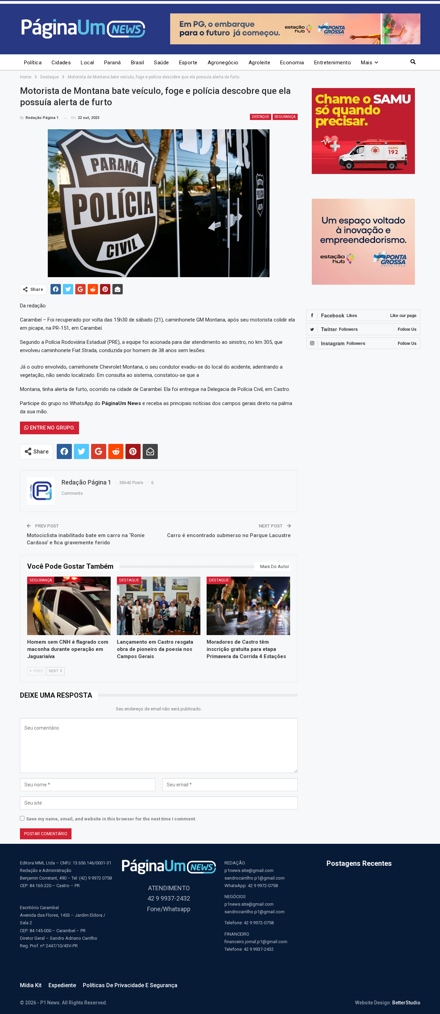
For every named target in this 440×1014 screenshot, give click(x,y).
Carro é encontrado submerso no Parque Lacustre (229, 535)
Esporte (188, 62)
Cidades (61, 62)
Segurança (285, 117)
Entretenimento (332, 62)
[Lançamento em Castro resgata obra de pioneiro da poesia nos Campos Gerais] (158, 606)
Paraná (112, 62)
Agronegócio (223, 62)
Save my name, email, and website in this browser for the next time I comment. (111, 818)
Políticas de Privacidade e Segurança (130, 985)
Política (33, 62)
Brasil (137, 62)
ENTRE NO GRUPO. (52, 428)
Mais (366, 62)
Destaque (260, 117)
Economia (292, 62)
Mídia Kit (31, 985)
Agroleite (259, 62)
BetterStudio (406, 1002)
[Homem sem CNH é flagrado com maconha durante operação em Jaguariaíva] (69, 606)
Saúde (161, 62)
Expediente (62, 985)
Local (87, 62)
